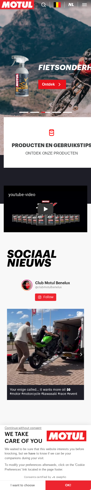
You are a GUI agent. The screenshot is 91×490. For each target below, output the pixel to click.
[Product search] (44, 4)
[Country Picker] (57, 4)
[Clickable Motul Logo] (17, 4)
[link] (45, 76)
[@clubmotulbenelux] (27, 285)
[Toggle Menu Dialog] (84, 4)
